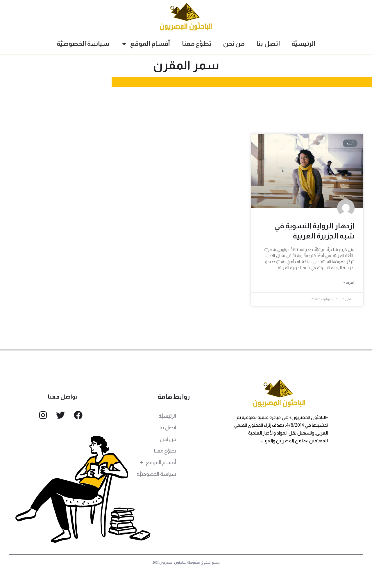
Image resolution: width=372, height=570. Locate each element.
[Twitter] (60, 415)
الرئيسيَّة (303, 43)
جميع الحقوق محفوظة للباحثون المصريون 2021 (186, 562)
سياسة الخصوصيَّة (83, 43)
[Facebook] (78, 415)
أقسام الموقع (150, 43)
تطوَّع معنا (197, 43)
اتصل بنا (268, 43)
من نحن (234, 43)
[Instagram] (43, 415)
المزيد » (349, 283)
